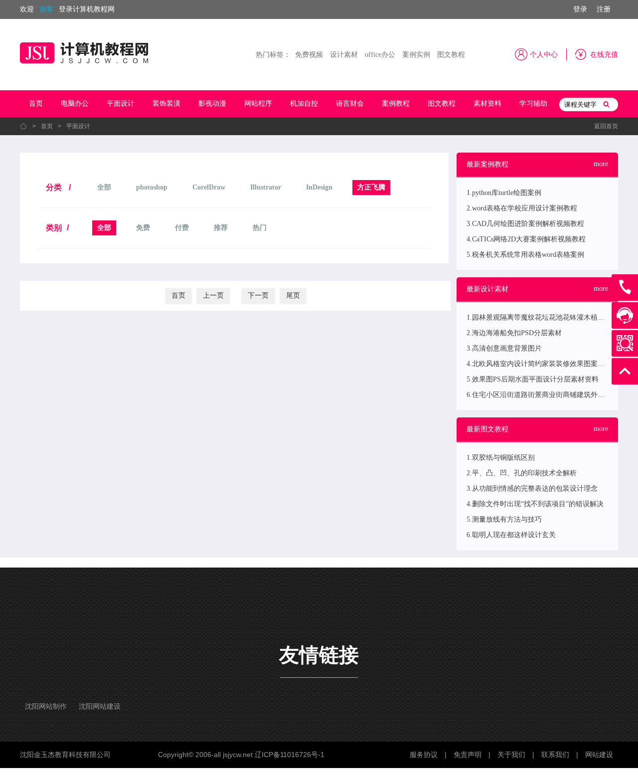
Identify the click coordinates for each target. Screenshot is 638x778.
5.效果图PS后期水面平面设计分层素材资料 (533, 379)
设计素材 (344, 54)
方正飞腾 (371, 187)
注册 (604, 9)
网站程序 (258, 103)
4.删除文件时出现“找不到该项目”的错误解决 (535, 504)
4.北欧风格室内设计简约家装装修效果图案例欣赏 (543, 364)
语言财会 (350, 103)
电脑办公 (75, 103)
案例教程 (396, 103)
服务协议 (424, 755)
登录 (580, 9)
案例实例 (416, 54)
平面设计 (121, 103)
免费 (143, 227)
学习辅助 (533, 103)
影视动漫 (212, 103)
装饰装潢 (166, 103)
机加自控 (304, 103)
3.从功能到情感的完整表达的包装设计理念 (532, 488)
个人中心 (544, 54)
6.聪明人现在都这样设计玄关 (511, 535)
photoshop (151, 187)
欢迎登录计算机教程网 (67, 9)
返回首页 (606, 126)
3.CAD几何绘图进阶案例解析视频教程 (525, 223)
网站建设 (599, 755)
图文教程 (451, 54)
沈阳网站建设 (100, 706)
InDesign (319, 187)
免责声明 (467, 755)
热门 (260, 227)
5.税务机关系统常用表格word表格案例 (525, 254)
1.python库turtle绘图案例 (504, 192)
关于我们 (511, 755)
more (601, 164)
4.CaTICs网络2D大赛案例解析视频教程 (526, 239)
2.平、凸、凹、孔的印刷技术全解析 (522, 473)
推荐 (221, 227)
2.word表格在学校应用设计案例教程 (522, 208)
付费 (182, 227)
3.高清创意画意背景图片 (504, 348)
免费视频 (309, 54)
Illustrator (265, 187)
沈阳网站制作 (46, 706)
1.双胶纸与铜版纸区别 (501, 457)
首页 (36, 103)
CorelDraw (208, 187)
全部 (104, 187)
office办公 (380, 54)
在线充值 (604, 54)
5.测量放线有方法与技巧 (504, 519)
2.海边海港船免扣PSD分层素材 (514, 333)
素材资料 (487, 103)
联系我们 (555, 755)
